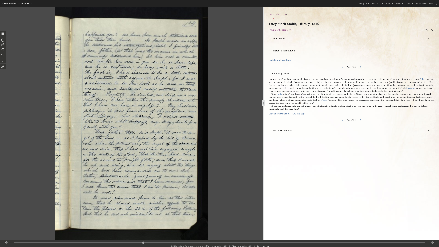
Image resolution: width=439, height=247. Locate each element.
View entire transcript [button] (279, 113)
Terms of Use (211, 246)
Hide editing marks (280, 73)
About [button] (408, 3)
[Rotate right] (3, 50)
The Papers (281, 14)
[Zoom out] (3, 45)
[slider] (219, 242)
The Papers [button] (362, 3)
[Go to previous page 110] (6, 242)
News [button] (398, 3)
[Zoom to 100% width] (3, 55)
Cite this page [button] (298, 113)
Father (324, 100)
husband (410, 88)
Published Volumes (424, 3)
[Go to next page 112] (432, 242)
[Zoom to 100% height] (3, 60)
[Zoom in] (3, 40)
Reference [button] (376, 3)
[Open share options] (432, 30)
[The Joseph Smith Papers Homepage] (17, 4)
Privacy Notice (236, 246)
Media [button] (388, 3)
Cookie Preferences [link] (263, 246)
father (422, 79)
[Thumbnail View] (3, 34)
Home (271, 14)
